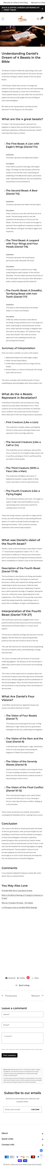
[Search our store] (38, 19)
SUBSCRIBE (35, 1109)
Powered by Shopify (34, 1164)
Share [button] (37, 978)
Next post (35, 995)
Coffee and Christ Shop (18, 1164)
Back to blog (24, 985)
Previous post (11, 995)
